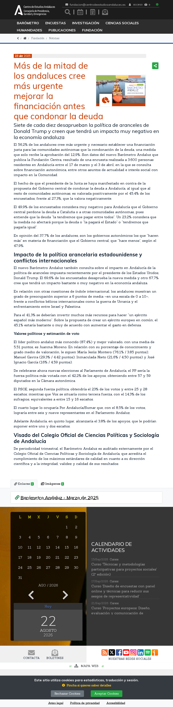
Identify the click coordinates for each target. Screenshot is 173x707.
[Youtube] (126, 652)
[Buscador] (67, 12)
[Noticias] (92, 12)
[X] (112, 652)
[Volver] (18, 38)
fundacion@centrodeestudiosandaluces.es (98, 4)
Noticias (54, 38)
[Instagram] (133, 652)
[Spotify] (148, 652)
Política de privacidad (85, 703)
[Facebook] (119, 652)
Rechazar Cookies (67, 693)
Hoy (48, 606)
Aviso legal (55, 703)
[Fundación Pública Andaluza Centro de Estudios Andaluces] (35, 9)
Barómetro (28, 23)
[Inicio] (24, 38)
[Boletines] (105, 12)
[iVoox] (155, 652)
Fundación (92, 30)
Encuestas (55, 23)
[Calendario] (80, 12)
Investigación (85, 23)
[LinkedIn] (140, 652)
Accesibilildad (115, 703)
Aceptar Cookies (106, 693)
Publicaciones (62, 30)
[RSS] (104, 652)
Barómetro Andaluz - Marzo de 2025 (59, 497)
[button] (86, 685)
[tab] (24, 484)
